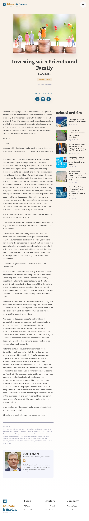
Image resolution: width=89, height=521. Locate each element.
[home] (15, 4)
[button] (83, 4)
